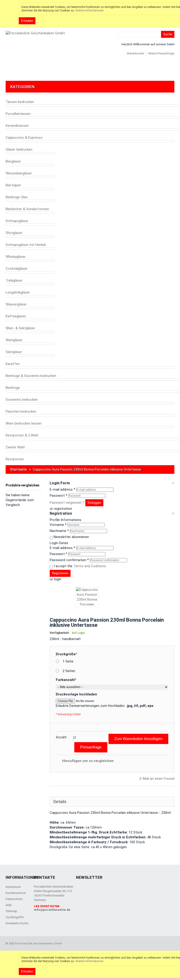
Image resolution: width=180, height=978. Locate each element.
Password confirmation (69, 560)
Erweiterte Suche (17, 923)
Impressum (13, 886)
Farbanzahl (66, 680)
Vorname (58, 525)
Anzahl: (61, 737)
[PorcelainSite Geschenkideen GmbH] (35, 33)
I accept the (80, 566)
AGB (8, 905)
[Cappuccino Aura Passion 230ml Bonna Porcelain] (87, 597)
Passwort (58, 495)
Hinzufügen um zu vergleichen (88, 761)
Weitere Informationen (89, 10)
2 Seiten (69, 671)
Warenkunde (135, 53)
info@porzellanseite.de (52, 909)
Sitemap (11, 911)
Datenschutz (14, 898)
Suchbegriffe (15, 917)
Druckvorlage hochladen (76, 694)
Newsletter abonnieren (71, 537)
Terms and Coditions (89, 566)
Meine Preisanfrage (161, 53)
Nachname (59, 531)
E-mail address (62, 489)
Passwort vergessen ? (67, 502)
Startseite (18, 469)
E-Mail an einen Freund (157, 778)
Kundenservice (16, 892)
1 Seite (68, 661)
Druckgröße (66, 654)
